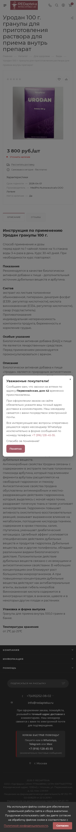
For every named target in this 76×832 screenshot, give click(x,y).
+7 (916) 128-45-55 (43, 435)
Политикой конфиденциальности (26, 825)
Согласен (62, 825)
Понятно (16, 448)
